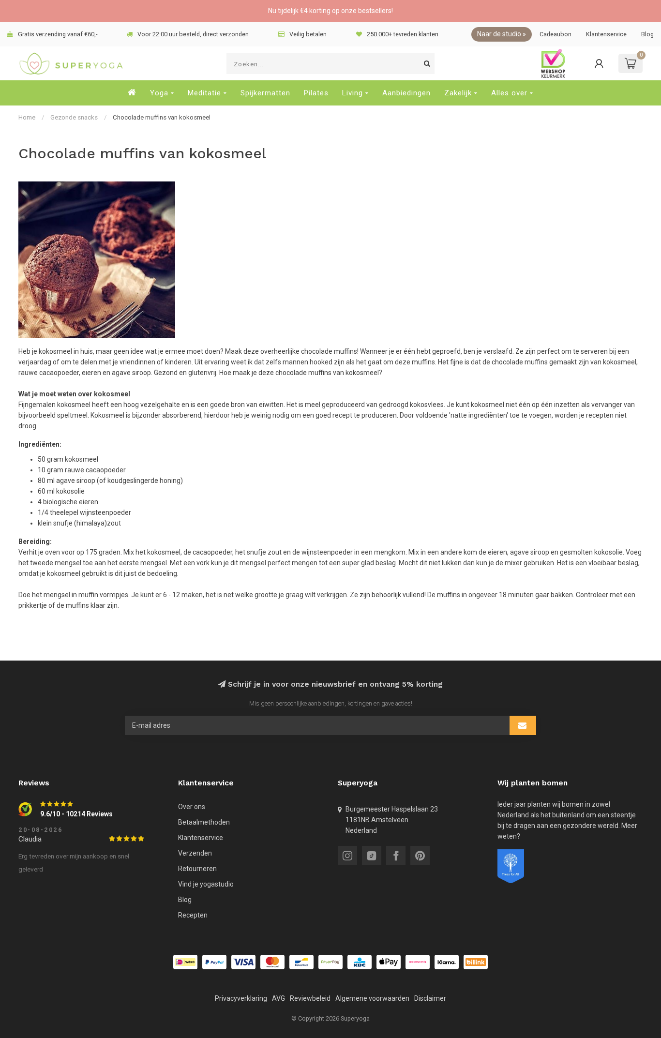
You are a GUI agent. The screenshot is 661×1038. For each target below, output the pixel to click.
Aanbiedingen (406, 93)
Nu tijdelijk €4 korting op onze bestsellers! (330, 11)
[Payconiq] (418, 962)
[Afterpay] (330, 962)
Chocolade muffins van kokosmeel (161, 117)
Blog (647, 34)
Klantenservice (606, 34)
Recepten (193, 915)
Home (26, 117)
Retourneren (197, 869)
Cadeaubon (555, 34)
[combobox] (330, 63)
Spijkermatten (265, 93)
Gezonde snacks (74, 117)
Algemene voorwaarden (372, 998)
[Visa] (243, 962)
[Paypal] (214, 962)
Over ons (191, 807)
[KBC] (359, 962)
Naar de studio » (501, 34)
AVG (278, 998)
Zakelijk (458, 93)
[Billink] (476, 962)
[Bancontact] (301, 962)
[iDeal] (185, 962)
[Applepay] (388, 962)
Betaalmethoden (204, 822)
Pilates (316, 93)
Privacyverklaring (241, 998)
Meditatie (204, 93)
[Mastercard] (272, 962)
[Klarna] (447, 962)
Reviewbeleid (310, 998)
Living (352, 93)
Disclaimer (430, 998)
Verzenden (195, 853)
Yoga (159, 93)
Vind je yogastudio (206, 884)
